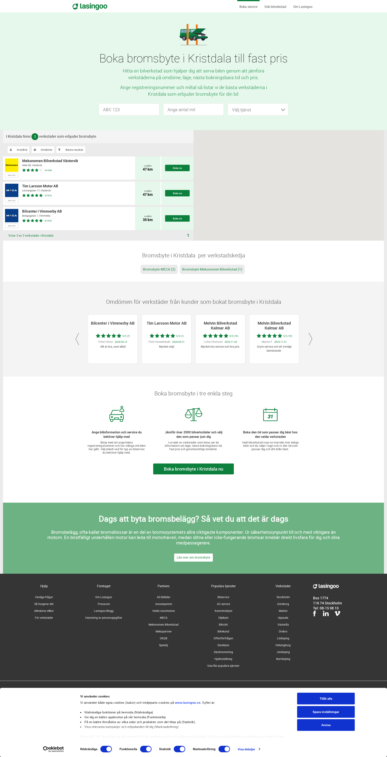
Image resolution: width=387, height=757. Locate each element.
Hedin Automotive (163, 611)
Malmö (283, 611)
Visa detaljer (246, 749)
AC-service (223, 604)
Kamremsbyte (223, 611)
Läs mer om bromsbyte (193, 557)
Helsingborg (283, 645)
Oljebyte (223, 618)
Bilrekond (223, 631)
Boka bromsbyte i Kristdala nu (193, 469)
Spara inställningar (326, 711)
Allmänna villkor (44, 611)
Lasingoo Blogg (103, 611)
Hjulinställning (223, 659)
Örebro (283, 631)
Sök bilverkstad (275, 6)
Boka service (248, 6)
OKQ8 (163, 638)
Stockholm (283, 597)
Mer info (12, 175)
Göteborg (283, 604)
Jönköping (283, 652)
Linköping (283, 638)
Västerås (283, 624)
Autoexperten (163, 604)
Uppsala (283, 618)
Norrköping (283, 659)
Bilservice (223, 597)
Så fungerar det (44, 604)
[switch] (146, 749)
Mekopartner (164, 631)
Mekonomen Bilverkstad (164, 624)
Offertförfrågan (223, 638)
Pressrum (104, 604)
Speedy (163, 645)
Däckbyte (223, 645)
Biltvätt (223, 624)
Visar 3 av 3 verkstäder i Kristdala (30, 235)
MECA (163, 618)
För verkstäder (44, 618)
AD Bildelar (163, 597)
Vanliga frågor (44, 597)
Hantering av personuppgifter (103, 618)
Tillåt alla (326, 698)
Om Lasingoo (302, 6)
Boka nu (177, 168)
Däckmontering (223, 652)
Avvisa (326, 725)
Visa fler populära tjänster (223, 666)
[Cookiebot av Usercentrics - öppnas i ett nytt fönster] (53, 749)
